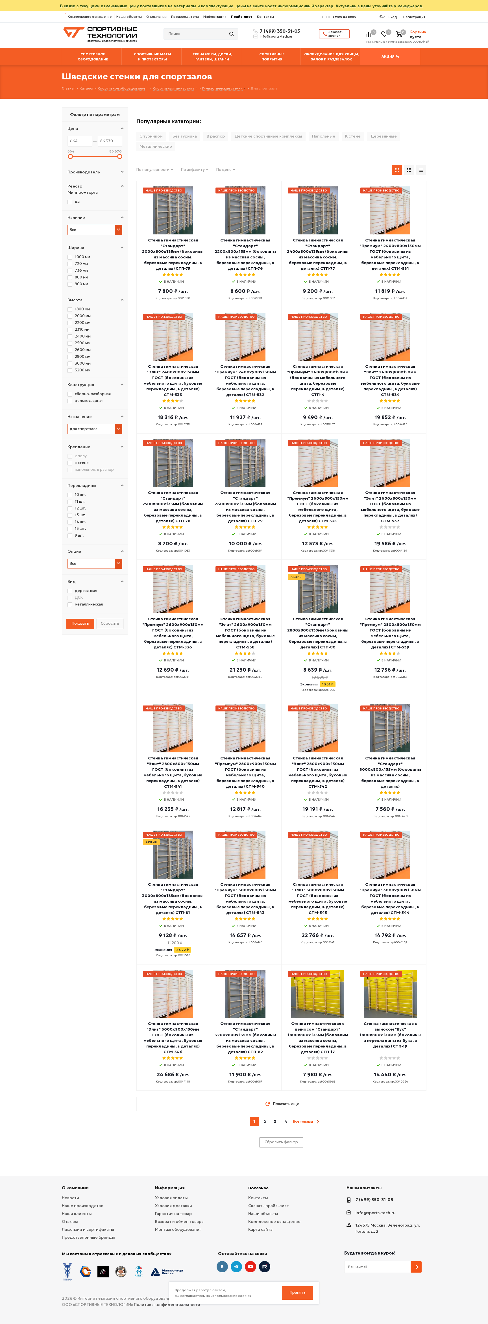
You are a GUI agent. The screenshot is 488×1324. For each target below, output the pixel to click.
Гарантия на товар (173, 1213)
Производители (185, 16)
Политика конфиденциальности (167, 1304)
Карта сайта (260, 1229)
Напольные (323, 136)
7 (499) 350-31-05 (279, 31)
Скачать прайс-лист (268, 1205)
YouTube (250, 1266)
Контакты (265, 16)
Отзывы (70, 1221)
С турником (151, 136)
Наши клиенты (77, 1213)
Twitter (264, 1266)
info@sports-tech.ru (276, 36)
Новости (70, 1197)
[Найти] (232, 34)
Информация (214, 16)
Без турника (185, 136)
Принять (298, 1292)
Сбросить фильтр (281, 1142)
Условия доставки (173, 1205)
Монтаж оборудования (178, 1229)
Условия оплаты (171, 1197)
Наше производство (82, 1205)
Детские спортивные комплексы (268, 136)
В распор (216, 136)
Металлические (156, 146)
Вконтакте (222, 1266)
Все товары (303, 1121)
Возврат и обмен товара (179, 1221)
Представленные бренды (88, 1237)
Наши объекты (129, 16)
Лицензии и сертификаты (88, 1229)
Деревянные (384, 136)
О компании (156, 16)
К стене (353, 136)
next (318, 1122)
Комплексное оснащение (90, 16)
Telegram (236, 1266)
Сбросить (110, 623)
